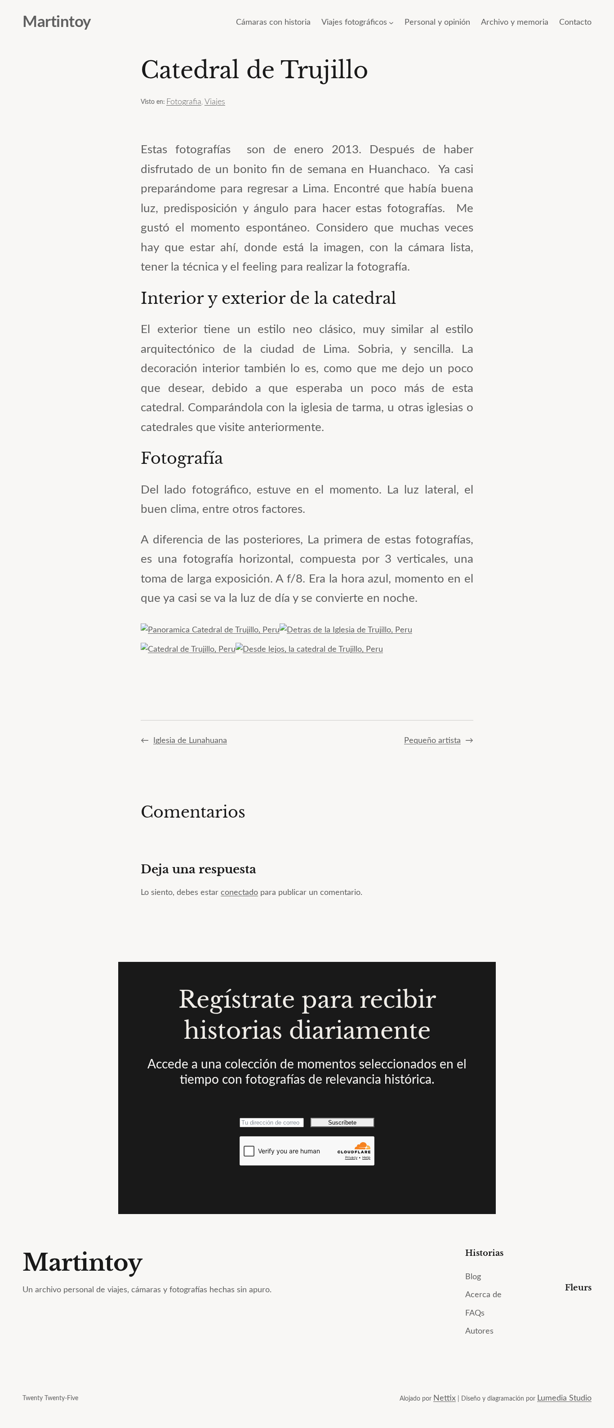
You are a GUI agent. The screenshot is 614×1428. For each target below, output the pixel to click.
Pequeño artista (432, 741)
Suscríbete (342, 1122)
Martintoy (56, 22)
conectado (239, 893)
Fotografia (183, 102)
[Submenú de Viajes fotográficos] (391, 22)
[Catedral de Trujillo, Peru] (188, 649)
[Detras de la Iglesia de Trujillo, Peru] (346, 630)
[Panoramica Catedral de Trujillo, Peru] (210, 630)
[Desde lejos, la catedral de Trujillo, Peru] (309, 649)
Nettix (444, 1398)
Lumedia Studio (564, 1398)
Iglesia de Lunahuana (190, 741)
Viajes (215, 102)
